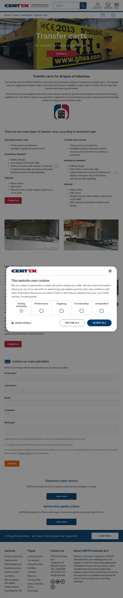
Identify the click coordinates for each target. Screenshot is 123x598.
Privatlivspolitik (29, 296)
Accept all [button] (99, 322)
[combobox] (110, 270)
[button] (21, 323)
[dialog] (61, 298)
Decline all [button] (72, 322)
